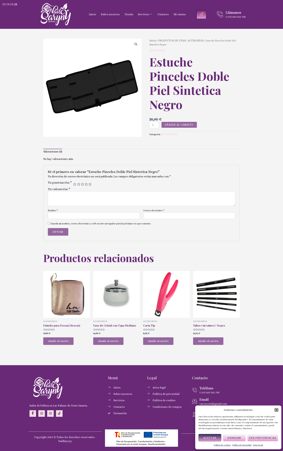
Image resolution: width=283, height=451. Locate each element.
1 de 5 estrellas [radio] (74, 184)
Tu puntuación (60, 182)
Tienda (129, 14)
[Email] (194, 401)
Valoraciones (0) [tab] (52, 151)
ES (15, 4)
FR (8, 4)
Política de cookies (222, 445)
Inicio (92, 14)
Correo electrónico (153, 210)
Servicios (143, 14)
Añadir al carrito (179, 124)
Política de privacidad (241, 445)
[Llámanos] (220, 14)
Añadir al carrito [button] (58, 341)
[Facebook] (32, 413)
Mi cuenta (180, 14)
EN (4, 4)
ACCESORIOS (196, 40)
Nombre (53, 210)
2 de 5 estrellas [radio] (78, 184)
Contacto (163, 14)
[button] (276, 410)
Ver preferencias (262, 437)
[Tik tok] (59, 413)
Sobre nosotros (110, 14)
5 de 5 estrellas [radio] (90, 184)
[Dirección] (194, 414)
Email (204, 399)
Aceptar (209, 437)
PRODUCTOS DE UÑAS (172, 40)
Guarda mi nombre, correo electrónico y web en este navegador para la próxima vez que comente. (101, 223)
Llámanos (233, 12)
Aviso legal (258, 445)
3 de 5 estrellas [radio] (82, 184)
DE (12, 4)
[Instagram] (41, 413)
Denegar (234, 437)
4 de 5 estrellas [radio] (86, 184)
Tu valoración (59, 189)
